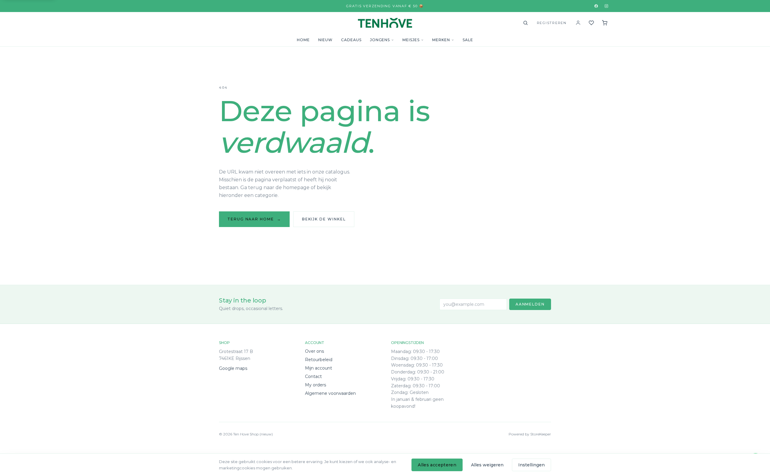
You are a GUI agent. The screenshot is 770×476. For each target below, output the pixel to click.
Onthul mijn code (385, 446)
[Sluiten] (443, 397)
